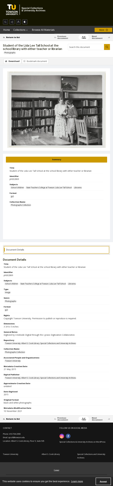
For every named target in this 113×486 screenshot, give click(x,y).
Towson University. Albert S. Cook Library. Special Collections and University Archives (40, 343)
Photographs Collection (21, 205)
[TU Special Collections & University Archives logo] (26, 9)
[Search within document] (107, 47)
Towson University (12, 361)
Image (7, 292)
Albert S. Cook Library (51, 454)
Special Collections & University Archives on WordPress (82, 442)
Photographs (9, 52)
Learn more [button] (77, 481)
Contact (56, 470)
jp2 (12, 196)
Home (6, 29)
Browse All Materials (43, 29)
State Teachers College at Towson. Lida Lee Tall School (49, 187)
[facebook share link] (68, 436)
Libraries (78, 187)
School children (17, 187)
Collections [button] (19, 29)
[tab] (56, 159)
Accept (103, 481)
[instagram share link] (61, 436)
